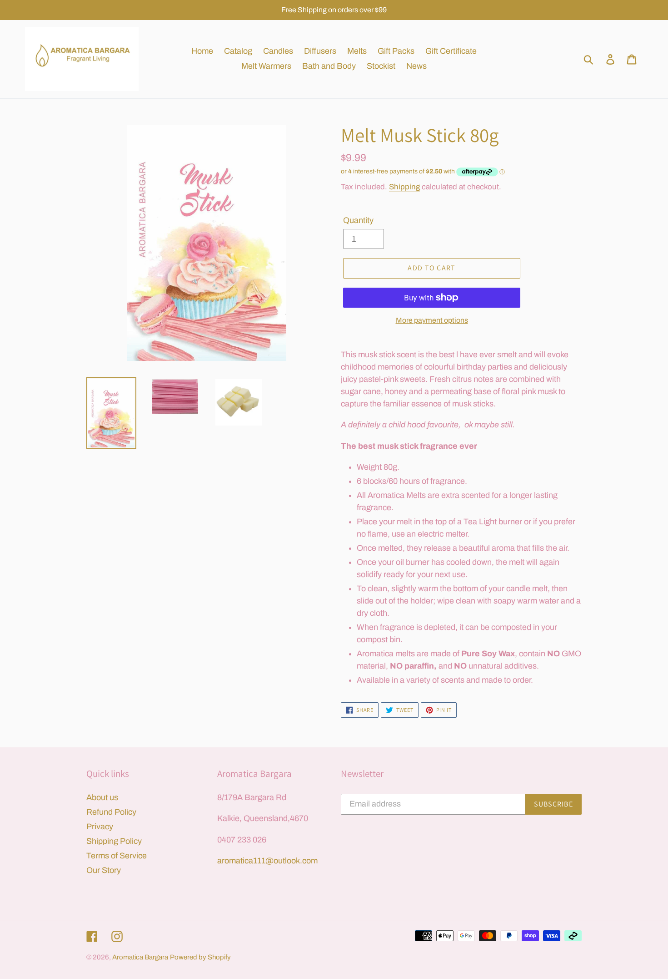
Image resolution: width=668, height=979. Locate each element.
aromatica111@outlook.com (267, 860)
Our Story (103, 870)
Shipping (404, 187)
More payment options (432, 320)
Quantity (358, 220)
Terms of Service (116, 855)
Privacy (99, 826)
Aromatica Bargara (140, 957)
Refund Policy (111, 812)
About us (102, 797)
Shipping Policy (114, 841)
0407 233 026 (241, 839)
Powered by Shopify (200, 957)
